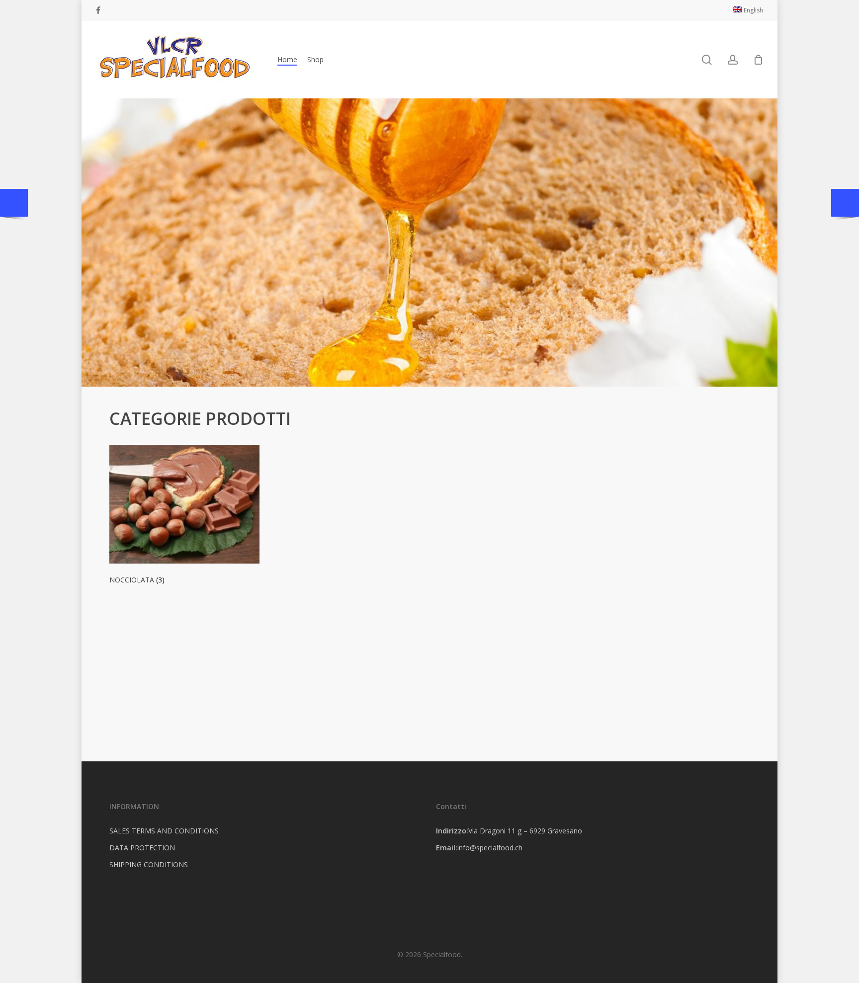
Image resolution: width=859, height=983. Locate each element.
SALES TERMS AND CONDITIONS (164, 830)
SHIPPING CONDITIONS (148, 864)
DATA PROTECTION (142, 847)
